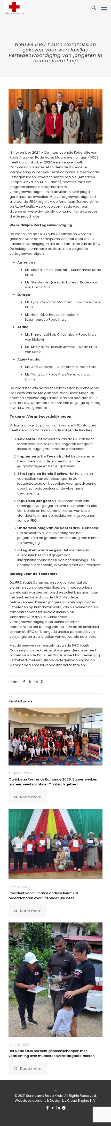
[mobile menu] (104, 7)
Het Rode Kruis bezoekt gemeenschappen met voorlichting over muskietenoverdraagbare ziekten (51, 1053)
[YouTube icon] (53, 1107)
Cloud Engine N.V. (81, 1100)
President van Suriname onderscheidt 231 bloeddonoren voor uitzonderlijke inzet (43, 895)
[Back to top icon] (55, 1090)
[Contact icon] (64, 1107)
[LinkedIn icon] (58, 1107)
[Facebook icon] (47, 1107)
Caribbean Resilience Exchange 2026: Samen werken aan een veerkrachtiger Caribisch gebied (53, 782)
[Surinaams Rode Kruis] (14, 7)
